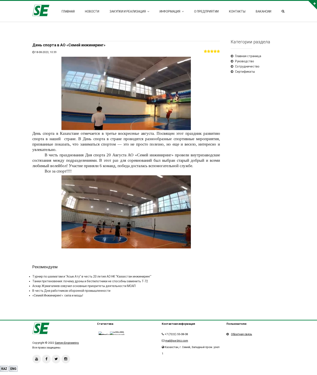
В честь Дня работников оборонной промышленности (71, 290)
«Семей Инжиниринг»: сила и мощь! (57, 295)
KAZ (4, 368)
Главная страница (248, 56)
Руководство (244, 61)
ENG (13, 368)
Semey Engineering (67, 342)
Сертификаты (245, 71)
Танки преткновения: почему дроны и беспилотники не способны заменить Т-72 (90, 281)
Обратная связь (241, 334)
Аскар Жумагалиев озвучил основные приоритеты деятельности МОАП (84, 286)
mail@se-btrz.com (176, 340)
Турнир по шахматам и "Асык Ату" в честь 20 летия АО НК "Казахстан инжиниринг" (91, 276)
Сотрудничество (247, 66)
